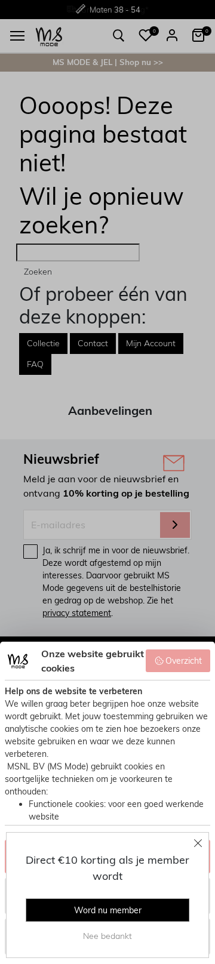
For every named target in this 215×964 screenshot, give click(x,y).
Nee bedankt (107, 936)
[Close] (198, 843)
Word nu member (108, 910)
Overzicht (183, 660)
